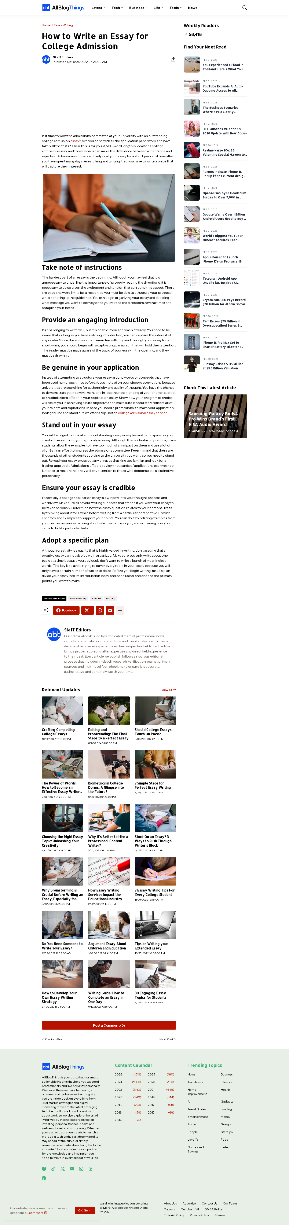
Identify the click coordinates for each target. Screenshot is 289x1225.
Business (136, 7)
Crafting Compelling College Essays (58, 732)
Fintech (226, 1147)
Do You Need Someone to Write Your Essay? (62, 946)
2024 (128, 1082)
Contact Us (209, 1203)
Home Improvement (197, 1092)
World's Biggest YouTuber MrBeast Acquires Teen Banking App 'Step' (223, 240)
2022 (128, 1090)
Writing (110, 598)
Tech (115, 7)
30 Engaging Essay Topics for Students (151, 995)
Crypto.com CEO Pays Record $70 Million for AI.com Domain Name (225, 304)
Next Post (166, 1039)
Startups (227, 1132)
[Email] (110, 610)
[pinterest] (44, 1178)
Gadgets (227, 1101)
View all (166, 690)
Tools (174, 7)
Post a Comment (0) (109, 1025)
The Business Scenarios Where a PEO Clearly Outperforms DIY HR (220, 112)
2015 (161, 1112)
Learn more (36, 1213)
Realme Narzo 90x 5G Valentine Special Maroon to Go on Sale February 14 (224, 154)
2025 (161, 1074)
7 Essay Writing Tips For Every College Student (155, 892)
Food (224, 1139)
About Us (170, 1203)
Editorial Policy (174, 1215)
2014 (128, 1120)
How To (96, 598)
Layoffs (193, 1139)
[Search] (243, 7)
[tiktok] (53, 1169)
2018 (128, 1105)
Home (46, 25)
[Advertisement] (109, 98)
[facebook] (44, 1169)
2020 (128, 1097)
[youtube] (72, 1169)
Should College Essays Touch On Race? (153, 732)
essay (74, 141)
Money (225, 1117)
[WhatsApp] (100, 610)
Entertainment (198, 1117)
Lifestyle (227, 1082)
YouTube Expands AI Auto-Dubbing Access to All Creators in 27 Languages (223, 90)
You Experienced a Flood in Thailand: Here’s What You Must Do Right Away (223, 69)
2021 (161, 1090)
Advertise (189, 1203)
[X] (87, 610)
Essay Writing (63, 25)
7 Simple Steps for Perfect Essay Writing (153, 785)
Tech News (195, 1082)
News (192, 7)
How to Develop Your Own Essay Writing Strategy (59, 997)
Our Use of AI (190, 1209)
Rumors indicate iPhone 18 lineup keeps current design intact (224, 176)
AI (189, 1101)
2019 (161, 1097)
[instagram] (81, 1169)
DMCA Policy (214, 1209)
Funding (226, 1109)
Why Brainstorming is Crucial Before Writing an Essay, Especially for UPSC (62, 894)
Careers (169, 1209)
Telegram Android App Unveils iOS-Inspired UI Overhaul (220, 282)
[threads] (90, 1169)
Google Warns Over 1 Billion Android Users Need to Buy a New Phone (224, 218)
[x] (63, 1169)
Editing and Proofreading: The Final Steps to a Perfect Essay (108, 734)
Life (157, 7)
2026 (128, 1074)
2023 (161, 1082)
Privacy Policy (199, 1215)
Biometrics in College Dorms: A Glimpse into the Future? (106, 787)
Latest (97, 7)
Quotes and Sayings (196, 1149)
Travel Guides (197, 1109)
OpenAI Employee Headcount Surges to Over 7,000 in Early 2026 (224, 197)
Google (226, 1124)
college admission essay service (142, 413)
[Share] (172, 59)
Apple (192, 1124)
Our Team (230, 1203)
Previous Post (54, 1039)
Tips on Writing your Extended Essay (151, 946)
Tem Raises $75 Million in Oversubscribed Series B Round (221, 325)
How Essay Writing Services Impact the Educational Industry (105, 894)
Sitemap (221, 1215)
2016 (128, 1112)
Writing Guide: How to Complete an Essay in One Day (106, 997)
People (193, 1132)
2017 (161, 1105)
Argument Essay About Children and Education (107, 946)
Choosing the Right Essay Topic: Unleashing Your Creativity (62, 841)
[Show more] (120, 610)
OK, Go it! (84, 1210)
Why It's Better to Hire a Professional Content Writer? (108, 841)
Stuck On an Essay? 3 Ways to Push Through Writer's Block (153, 841)
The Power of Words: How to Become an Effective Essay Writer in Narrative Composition (62, 787)
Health (225, 1090)
